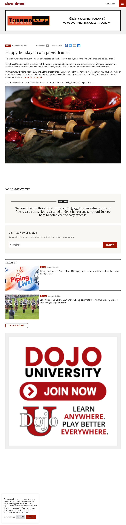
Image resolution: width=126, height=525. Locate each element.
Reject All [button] (20, 517)
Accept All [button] (30, 517)
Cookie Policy (9, 517)
